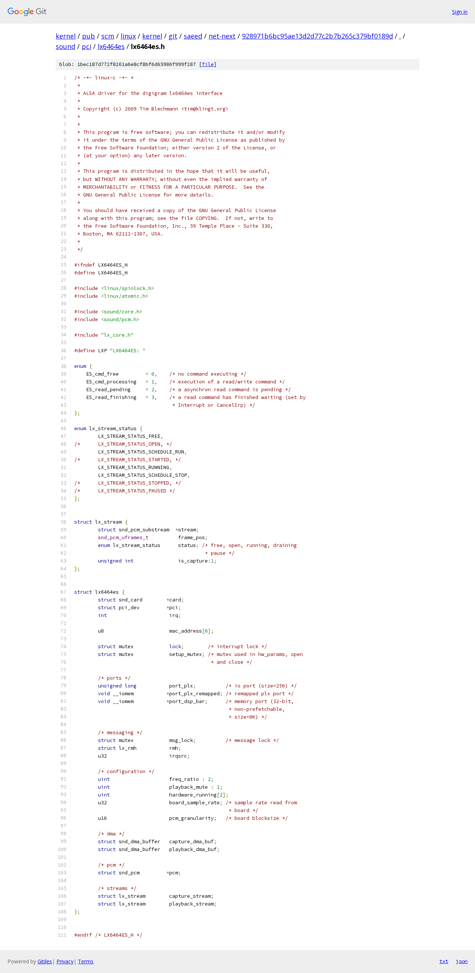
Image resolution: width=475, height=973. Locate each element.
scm (107, 36)
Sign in (460, 11)
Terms (86, 961)
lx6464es (111, 46)
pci (86, 46)
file (208, 64)
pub (88, 36)
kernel (66, 36)
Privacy (64, 961)
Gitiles (44, 961)
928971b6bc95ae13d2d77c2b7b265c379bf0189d (317, 36)
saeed (193, 36)
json (462, 961)
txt (443, 961)
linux (128, 36)
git (172, 36)
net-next (222, 36)
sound (65, 46)
